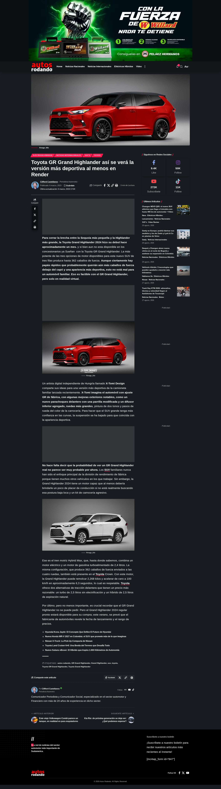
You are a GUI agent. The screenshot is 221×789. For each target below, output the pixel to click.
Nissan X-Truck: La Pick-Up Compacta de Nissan (68, 641)
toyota (115, 663)
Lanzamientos (147, 219)
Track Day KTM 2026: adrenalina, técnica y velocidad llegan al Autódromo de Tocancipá (156, 291)
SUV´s (87, 155)
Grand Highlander (99, 663)
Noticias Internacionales (68, 155)
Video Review (153, 222)
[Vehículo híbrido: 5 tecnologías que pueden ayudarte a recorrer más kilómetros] (183, 271)
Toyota (97, 155)
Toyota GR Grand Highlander (54, 667)
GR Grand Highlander (80, 663)
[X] (183, 773)
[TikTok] (133, 690)
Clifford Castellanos (49, 182)
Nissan (144, 280)
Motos (161, 297)
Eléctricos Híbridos (42, 155)
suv (109, 663)
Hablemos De (147, 276)
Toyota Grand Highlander (79, 667)
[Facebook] (154, 167)
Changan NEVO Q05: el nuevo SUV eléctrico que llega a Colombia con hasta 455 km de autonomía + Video (157, 209)
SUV (107, 469)
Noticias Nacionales (162, 219)
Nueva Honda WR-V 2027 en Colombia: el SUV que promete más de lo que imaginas (85, 636)
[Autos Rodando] (41, 66)
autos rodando (64, 663)
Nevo (144, 215)
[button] (145, 66)
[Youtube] (154, 186)
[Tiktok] (178, 186)
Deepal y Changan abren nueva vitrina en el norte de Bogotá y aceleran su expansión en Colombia (157, 251)
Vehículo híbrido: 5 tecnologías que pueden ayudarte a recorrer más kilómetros (157, 270)
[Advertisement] (88, 217)
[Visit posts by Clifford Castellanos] (35, 185)
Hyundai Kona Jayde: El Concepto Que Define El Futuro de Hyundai (78, 632)
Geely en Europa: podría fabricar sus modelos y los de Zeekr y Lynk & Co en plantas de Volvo (158, 233)
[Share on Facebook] (104, 185)
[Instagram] (178, 167)
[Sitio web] (125, 690)
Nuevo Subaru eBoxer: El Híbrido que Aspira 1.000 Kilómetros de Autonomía (82, 650)
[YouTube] (129, 690)
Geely (144, 240)
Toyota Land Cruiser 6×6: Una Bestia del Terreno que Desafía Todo (77, 645)
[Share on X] (108, 185)
